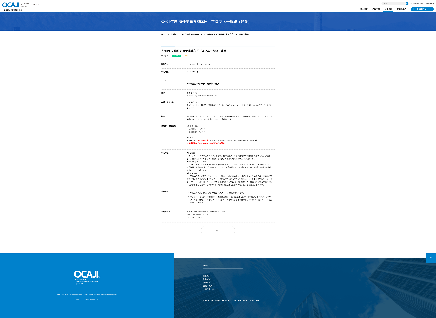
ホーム (163, 34)
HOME (205, 266)
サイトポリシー (254, 300)
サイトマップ (226, 300)
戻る (218, 231)
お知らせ (206, 300)
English (431, 3)
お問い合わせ (418, 3)
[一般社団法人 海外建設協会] (20, 4)
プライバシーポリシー (239, 300)
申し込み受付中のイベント (192, 34)
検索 (407, 3)
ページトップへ (431, 258)
